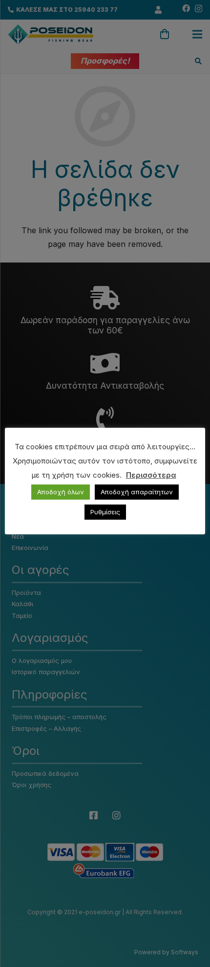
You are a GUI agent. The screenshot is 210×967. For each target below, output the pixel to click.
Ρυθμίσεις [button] (105, 512)
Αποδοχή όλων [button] (60, 492)
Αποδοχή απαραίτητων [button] (137, 492)
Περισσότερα (151, 475)
